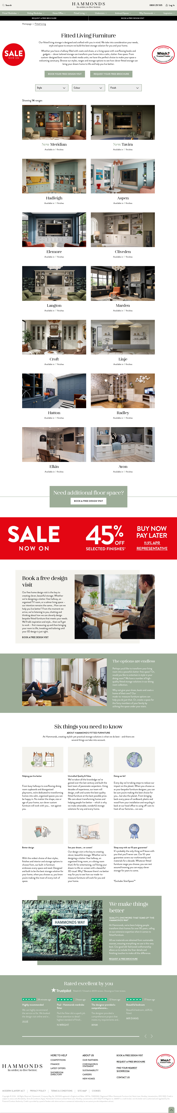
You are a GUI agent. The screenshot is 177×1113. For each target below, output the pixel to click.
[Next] (152, 1036)
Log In (172, 5)
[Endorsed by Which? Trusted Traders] (165, 1061)
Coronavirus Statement (90, 1065)
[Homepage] (88, 5)
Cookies (96, 1090)
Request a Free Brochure (44, 18)
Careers (87, 1074)
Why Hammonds (146, 13)
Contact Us (123, 1077)
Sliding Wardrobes (34, 13)
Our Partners (90, 1060)
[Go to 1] (80, 1036)
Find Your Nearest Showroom (127, 1069)
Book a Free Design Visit (35, 637)
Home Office (58, 13)
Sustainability (90, 1070)
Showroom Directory (57, 1073)
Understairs (100, 13)
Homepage (27, 23)
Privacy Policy (38, 1090)
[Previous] (145, 1036)
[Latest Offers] (88, 558)
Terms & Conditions (61, 1090)
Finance (55, 1064)
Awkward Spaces (122, 13)
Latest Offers (58, 1068)
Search (9, 5)
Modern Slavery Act (13, 1090)
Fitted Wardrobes (9, 13)
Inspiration (168, 13)
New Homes (89, 1078)
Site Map (82, 1090)
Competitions (58, 1060)
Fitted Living (79, 13)
